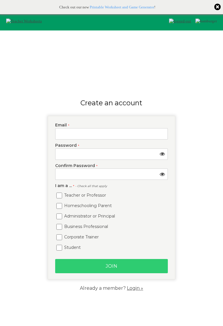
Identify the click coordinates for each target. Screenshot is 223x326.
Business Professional (85, 226)
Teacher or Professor (84, 195)
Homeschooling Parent (87, 205)
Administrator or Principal (89, 216)
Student (72, 247)
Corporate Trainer (81, 237)
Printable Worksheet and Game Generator (122, 7)
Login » (135, 288)
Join (111, 266)
